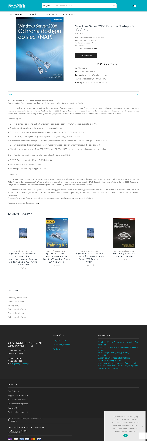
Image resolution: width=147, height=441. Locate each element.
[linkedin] (100, 83)
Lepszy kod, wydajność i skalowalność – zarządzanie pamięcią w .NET (114, 359)
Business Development (18, 403)
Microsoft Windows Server (96, 75)
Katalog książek (17, 14)
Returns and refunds (17, 309)
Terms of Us (13, 408)
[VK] (91, 83)
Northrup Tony (99, 79)
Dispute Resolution (16, 313)
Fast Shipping (14, 391)
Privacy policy (13, 305)
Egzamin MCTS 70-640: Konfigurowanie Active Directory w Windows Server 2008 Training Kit (56, 258)
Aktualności (48, 14)
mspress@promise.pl (20, 364)
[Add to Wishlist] (33, 243)
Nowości (33, 14)
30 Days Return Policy (17, 399)
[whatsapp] (102, 83)
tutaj (95, 48)
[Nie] (142, 426)
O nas (61, 14)
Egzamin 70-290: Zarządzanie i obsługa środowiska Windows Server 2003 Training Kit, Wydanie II (90, 258)
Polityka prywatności (61, 344)
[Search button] (114, 5)
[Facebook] (89, 83)
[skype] (105, 83)
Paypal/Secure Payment (18, 395)
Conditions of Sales (16, 301)
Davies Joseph (86, 79)
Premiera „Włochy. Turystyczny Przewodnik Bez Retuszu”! (118, 343)
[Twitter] (86, 83)
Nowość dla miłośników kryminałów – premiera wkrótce (118, 348)
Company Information (17, 297)
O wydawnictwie (59, 340)
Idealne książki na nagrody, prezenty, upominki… (113, 353)
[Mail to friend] (97, 83)
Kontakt (73, 14)
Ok (125, 435)
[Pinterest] (94, 83)
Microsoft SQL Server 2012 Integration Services (124, 255)
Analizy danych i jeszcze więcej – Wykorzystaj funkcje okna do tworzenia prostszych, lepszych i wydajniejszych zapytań (118, 366)
